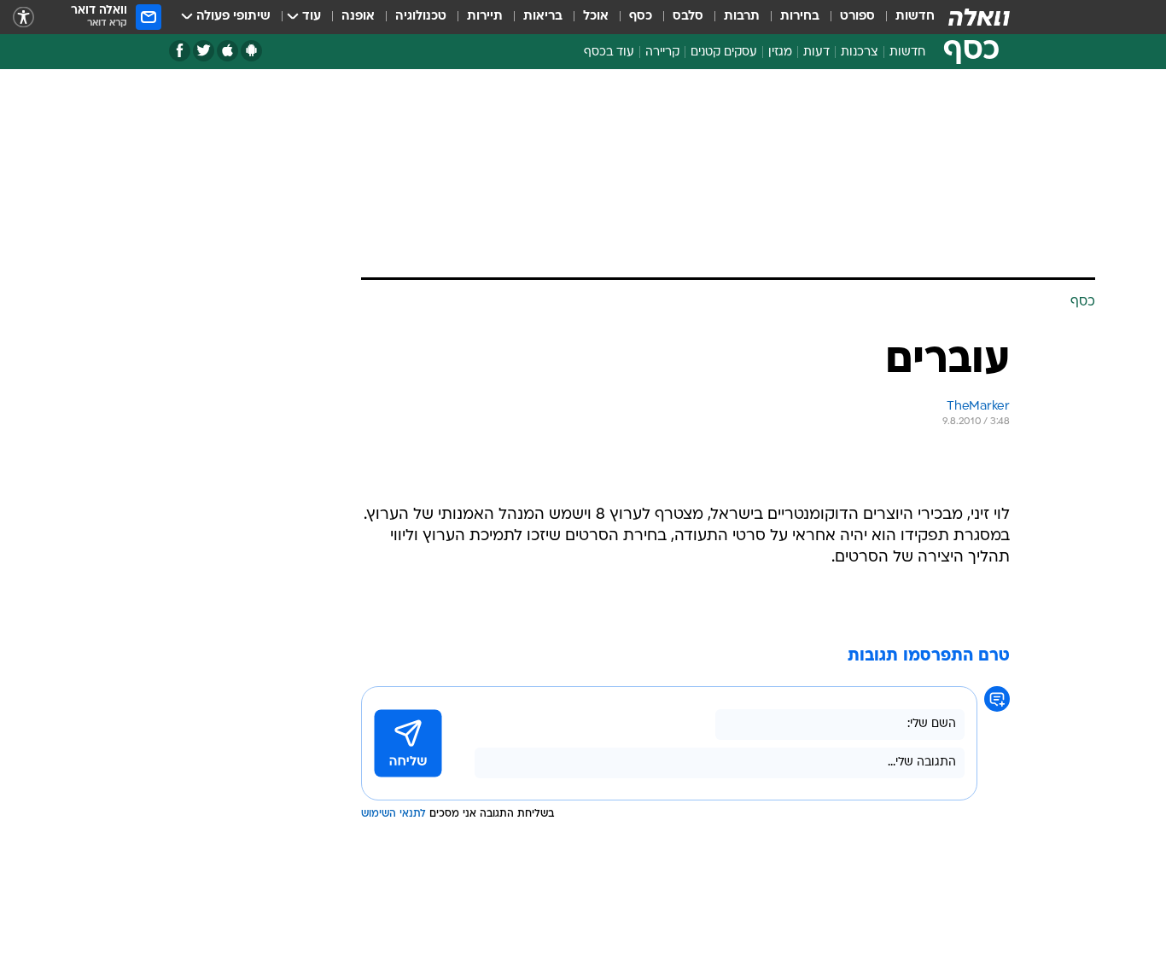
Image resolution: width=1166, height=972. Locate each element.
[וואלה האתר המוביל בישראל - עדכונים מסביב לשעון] (979, 17)
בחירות (799, 16)
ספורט (857, 16)
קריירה (662, 52)
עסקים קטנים (724, 52)
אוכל (596, 16)
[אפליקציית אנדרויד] (251, 50)
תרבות (742, 16)
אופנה (358, 16)
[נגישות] (23, 17)
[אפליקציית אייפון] (227, 50)
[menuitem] (905, 17)
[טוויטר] (203, 50)
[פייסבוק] (179, 50)
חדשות (915, 16)
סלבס (688, 16)
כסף (640, 16)
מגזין (780, 52)
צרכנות (859, 52)
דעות (816, 52)
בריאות (543, 16)
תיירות (485, 16)
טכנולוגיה (420, 16)
